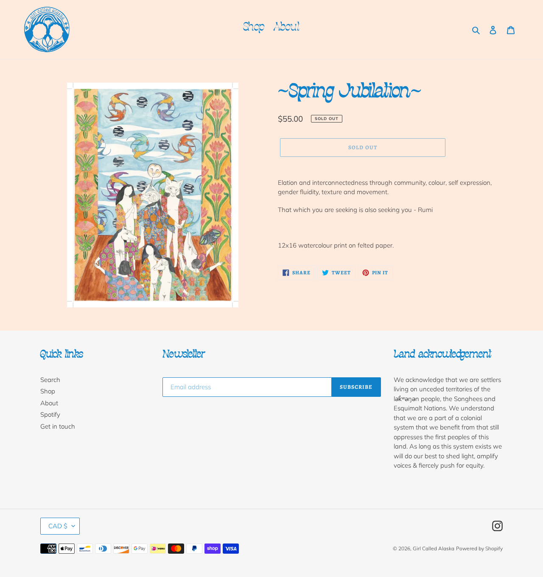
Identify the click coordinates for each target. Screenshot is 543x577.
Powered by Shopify (479, 548)
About (49, 403)
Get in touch (57, 426)
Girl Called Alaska (433, 548)
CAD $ (57, 526)
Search (50, 380)
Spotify (50, 414)
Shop (47, 391)
